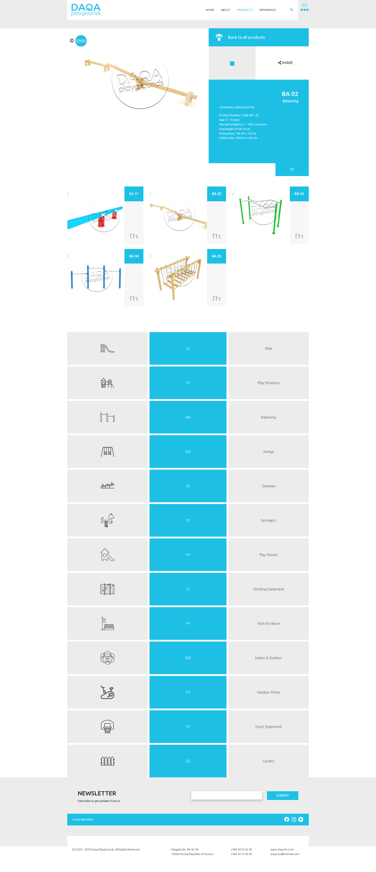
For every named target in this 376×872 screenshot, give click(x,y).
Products (245, 9)
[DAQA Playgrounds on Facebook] (287, 819)
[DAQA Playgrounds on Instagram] (294, 819)
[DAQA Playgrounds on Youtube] (301, 819)
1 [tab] (232, 63)
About (226, 9)
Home (210, 9)
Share (287, 63)
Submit (282, 795)
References (268, 9)
